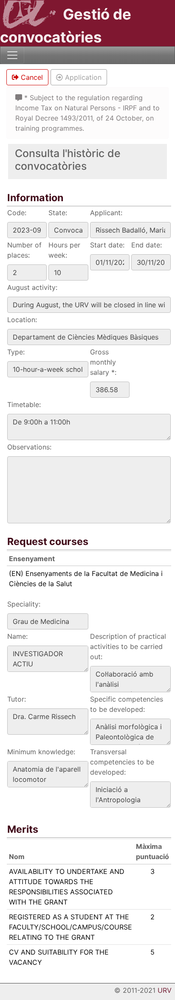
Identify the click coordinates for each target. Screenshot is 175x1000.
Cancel (31, 77)
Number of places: (24, 250)
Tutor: (16, 699)
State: (57, 212)
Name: (17, 636)
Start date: (107, 245)
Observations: (29, 447)
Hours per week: (64, 250)
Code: (16, 212)
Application (82, 77)
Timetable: (24, 404)
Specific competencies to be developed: (126, 704)
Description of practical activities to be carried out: (128, 646)
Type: (16, 352)
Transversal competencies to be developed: (122, 761)
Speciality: (23, 604)
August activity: (32, 287)
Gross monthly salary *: (103, 362)
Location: (22, 319)
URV (165, 990)
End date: (146, 245)
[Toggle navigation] (12, 55)
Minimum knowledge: (41, 751)
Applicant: (106, 212)
